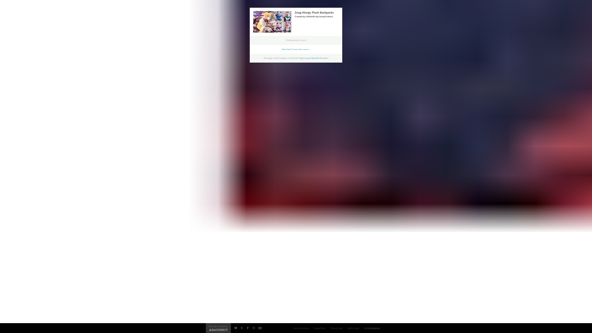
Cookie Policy (319, 328)
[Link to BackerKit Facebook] (248, 328)
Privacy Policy (337, 328)
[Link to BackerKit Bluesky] (235, 328)
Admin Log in (354, 328)
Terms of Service (301, 328)
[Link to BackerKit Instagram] (254, 328)
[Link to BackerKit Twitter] (241, 328)
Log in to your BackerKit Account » (313, 58)
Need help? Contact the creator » (296, 49)
